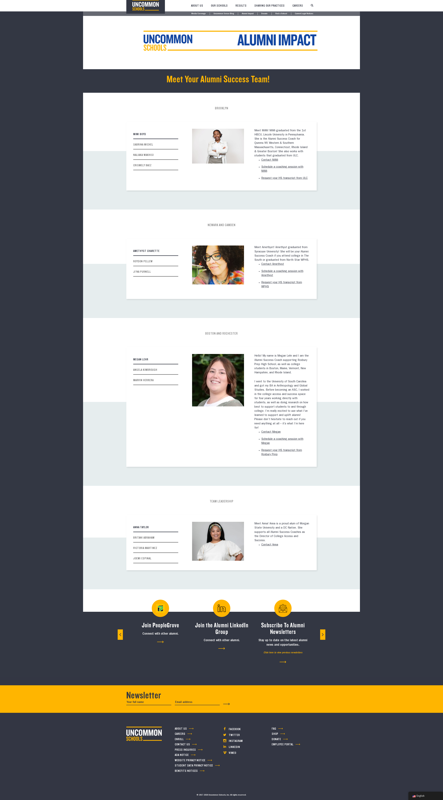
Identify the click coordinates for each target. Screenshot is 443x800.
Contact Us (182, 744)
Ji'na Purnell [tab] (142, 271)
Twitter (234, 735)
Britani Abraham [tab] (144, 537)
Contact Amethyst (272, 264)
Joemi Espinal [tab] (142, 558)
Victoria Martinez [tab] (145, 548)
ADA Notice (182, 755)
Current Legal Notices (304, 14)
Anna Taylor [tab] (141, 527)
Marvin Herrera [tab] (143, 380)
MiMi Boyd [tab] (139, 134)
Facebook (234, 729)
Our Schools (219, 5)
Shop (275, 733)
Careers (297, 5)
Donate (264, 14)
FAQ (274, 728)
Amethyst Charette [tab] (146, 251)
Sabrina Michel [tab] (143, 144)
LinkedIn (234, 747)
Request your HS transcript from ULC (284, 178)
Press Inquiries (185, 749)
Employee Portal (282, 744)
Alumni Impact (248, 14)
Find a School (281, 14)
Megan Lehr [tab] (140, 359)
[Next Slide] (322, 634)
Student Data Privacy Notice (194, 765)
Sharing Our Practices (269, 5)
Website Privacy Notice (190, 760)
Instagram (235, 741)
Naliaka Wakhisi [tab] (143, 155)
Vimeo (232, 752)
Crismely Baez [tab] (142, 165)
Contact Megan (271, 432)
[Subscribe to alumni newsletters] (283, 662)
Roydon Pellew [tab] (143, 261)
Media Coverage (198, 14)
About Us (197, 5)
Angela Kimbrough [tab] (145, 369)
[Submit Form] (226, 704)
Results (241, 5)
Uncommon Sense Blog (224, 14)
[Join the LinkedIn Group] (221, 648)
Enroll (179, 739)
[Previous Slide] (120, 634)
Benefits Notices (186, 770)
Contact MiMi (269, 160)
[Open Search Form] (312, 5)
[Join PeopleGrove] (160, 641)
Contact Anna (269, 545)
